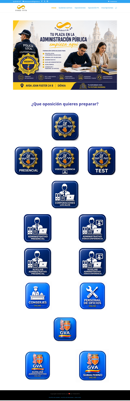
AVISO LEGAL (78, 397)
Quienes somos (65, 8)
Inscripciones (107, 8)
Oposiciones (80, 8)
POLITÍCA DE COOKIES (54, 397)
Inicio (53, 8)
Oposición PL (93, 8)
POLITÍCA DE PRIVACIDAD (67, 397)
